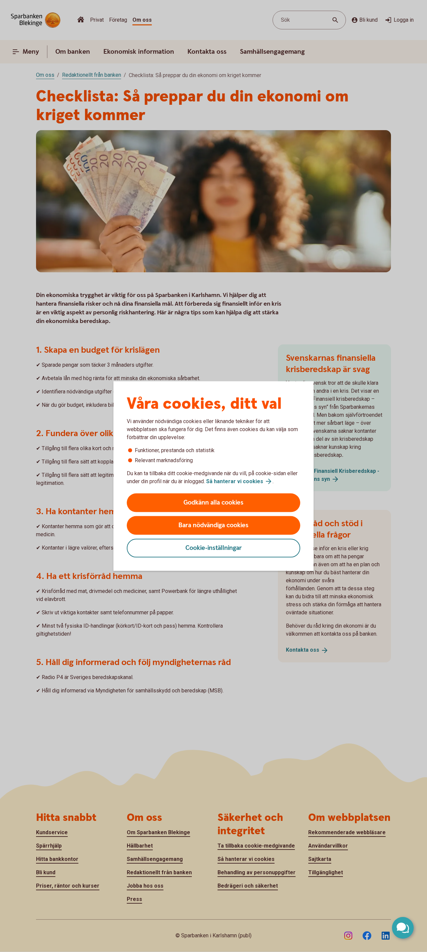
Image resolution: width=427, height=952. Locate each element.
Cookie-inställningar (213, 548)
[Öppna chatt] (403, 928)
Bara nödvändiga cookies (213, 525)
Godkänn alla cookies (213, 503)
